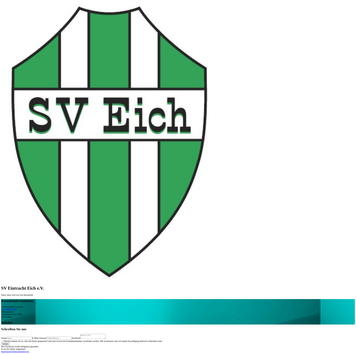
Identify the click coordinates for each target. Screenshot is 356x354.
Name (3, 338)
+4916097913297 (9, 309)
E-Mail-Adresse (39, 338)
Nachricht (76, 338)
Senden (5, 344)
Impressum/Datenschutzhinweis (15, 351)
